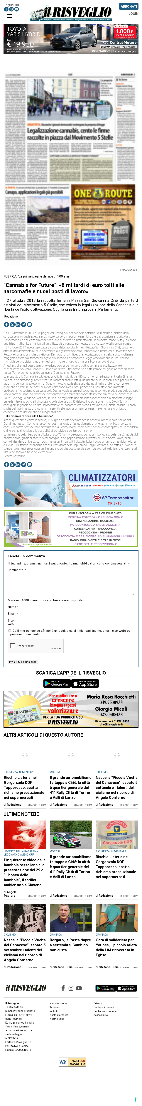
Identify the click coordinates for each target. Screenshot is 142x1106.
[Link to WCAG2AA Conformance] (71, 1062)
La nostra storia (57, 1003)
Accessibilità (101, 1014)
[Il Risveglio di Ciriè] (71, 13)
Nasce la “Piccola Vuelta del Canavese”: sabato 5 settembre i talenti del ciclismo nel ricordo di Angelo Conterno (117, 787)
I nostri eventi (56, 1018)
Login (133, 14)
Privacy (98, 1003)
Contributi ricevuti (104, 1007)
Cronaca (56, 934)
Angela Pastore (10, 893)
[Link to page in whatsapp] (29, 324)
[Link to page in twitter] (12, 324)
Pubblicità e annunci (105, 1010)
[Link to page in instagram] (11, 9)
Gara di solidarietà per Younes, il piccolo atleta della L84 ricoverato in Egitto (116, 947)
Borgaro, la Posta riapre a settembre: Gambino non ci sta (70, 945)
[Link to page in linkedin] (18, 324)
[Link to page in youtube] (16, 9)
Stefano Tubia (62, 967)
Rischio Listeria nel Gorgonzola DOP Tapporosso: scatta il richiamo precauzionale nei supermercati (24, 787)
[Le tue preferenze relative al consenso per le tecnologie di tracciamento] (135, 1099)
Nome (13, 607)
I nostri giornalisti (58, 1014)
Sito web (11, 622)
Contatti (53, 1010)
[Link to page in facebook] (6, 9)
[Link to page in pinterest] (23, 324)
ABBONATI (129, 6)
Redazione (11, 316)
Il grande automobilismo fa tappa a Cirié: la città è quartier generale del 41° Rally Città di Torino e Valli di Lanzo (71, 787)
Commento (17, 570)
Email (13, 613)
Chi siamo (54, 1007)
